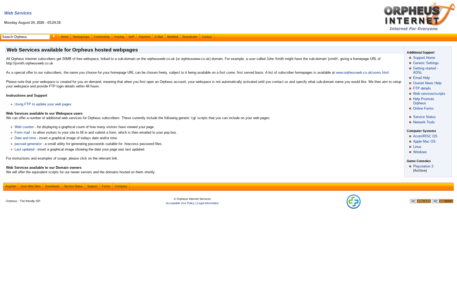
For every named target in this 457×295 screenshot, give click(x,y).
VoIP (131, 36)
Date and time (25, 138)
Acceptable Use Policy (180, 203)
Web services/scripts (429, 94)
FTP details (422, 88)
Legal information (208, 203)
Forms (106, 186)
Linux (417, 147)
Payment (144, 36)
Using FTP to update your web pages (43, 104)
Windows (420, 152)
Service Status (424, 117)
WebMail (172, 36)
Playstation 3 (423, 166)
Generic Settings (426, 63)
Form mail (22, 132)
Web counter (24, 127)
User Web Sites (31, 186)
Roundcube (189, 36)
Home (64, 36)
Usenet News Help (427, 83)
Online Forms (423, 108)
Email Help (421, 78)
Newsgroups (81, 36)
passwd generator (28, 144)
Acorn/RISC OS (425, 136)
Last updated (24, 149)
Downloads (52, 186)
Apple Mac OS (424, 141)
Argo (11, 186)
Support (92, 186)
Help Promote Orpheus (423, 101)
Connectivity (102, 36)
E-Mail (159, 36)
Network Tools (424, 122)
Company (121, 186)
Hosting (119, 36)
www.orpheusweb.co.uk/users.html (362, 72)
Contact (207, 36)
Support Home (424, 58)
